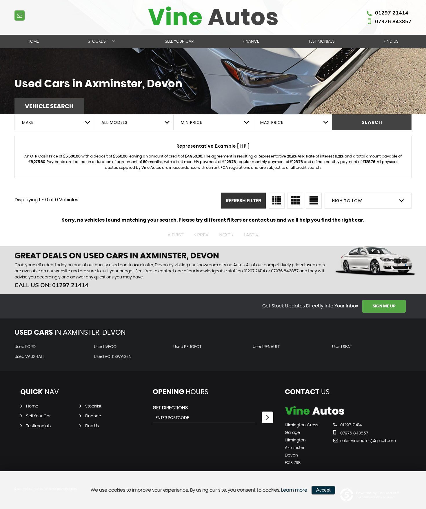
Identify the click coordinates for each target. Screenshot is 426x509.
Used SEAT (342, 347)
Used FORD (25, 347)
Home (33, 41)
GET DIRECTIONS (170, 407)
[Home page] (213, 16)
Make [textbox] (28, 122)
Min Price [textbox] (191, 122)
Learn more (294, 490)
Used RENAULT (266, 347)
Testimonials (321, 41)
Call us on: (51, 285)
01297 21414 (391, 12)
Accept (323, 490)
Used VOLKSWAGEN (113, 357)
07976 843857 (393, 21)
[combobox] (54, 122)
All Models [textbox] (114, 122)
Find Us (391, 41)
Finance (251, 41)
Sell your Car (179, 41)
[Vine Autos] (314, 413)
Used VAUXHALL (29, 357)
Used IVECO (105, 347)
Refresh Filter (243, 200)
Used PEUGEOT (187, 347)
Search (372, 122)
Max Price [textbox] (271, 122)
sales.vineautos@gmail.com (360, 441)
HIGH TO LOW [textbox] (347, 201)
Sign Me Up (384, 306)
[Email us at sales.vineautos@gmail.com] (19, 15)
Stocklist (98, 41)
